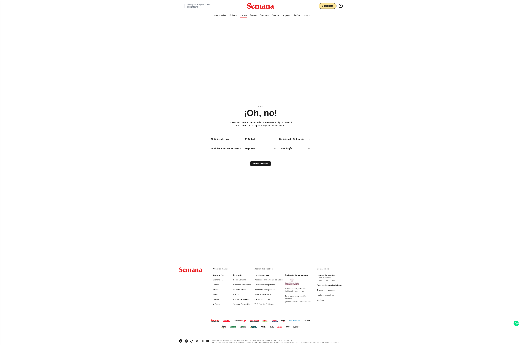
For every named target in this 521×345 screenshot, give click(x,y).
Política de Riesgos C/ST (265, 289)
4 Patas (216, 304)
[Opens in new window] (186, 341)
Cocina (236, 294)
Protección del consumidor (296, 275)
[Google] (180, 341)
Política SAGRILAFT (263, 294)
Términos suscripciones (265, 285)
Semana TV (218, 280)
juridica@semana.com (294, 291)
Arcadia (216, 289)
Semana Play (218, 275)
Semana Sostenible (241, 304)
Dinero (216, 285)
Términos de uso (262, 275)
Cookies (320, 300)
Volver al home (260, 163)
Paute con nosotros (325, 295)
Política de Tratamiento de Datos (269, 280)
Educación (237, 275)
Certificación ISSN (262, 299)
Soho (215, 294)
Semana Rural (239, 289)
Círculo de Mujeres (241, 299)
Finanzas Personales (242, 285)
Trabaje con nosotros (326, 290)
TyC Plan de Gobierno (264, 304)
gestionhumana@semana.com (298, 301)
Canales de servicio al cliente (329, 285)
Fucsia (216, 299)
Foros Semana (239, 280)
